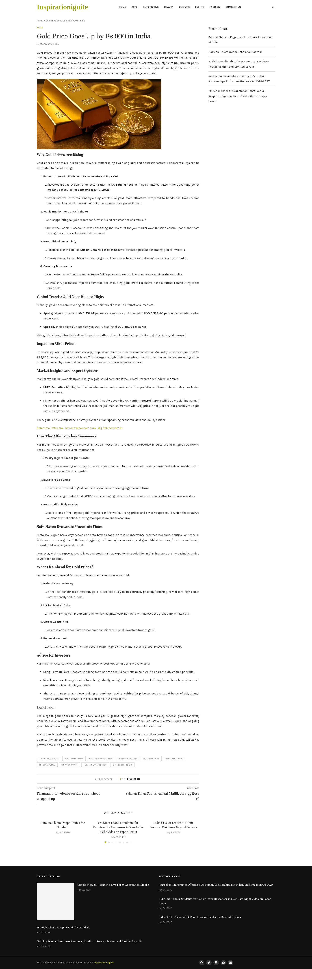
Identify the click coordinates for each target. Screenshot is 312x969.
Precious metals (47, 765)
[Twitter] (209, 962)
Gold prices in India (127, 758)
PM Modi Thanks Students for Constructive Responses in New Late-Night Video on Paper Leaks (118, 827)
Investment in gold (174, 758)
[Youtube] (223, 962)
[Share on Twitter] (131, 779)
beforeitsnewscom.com (80, 428)
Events (199, 6)
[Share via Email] (138, 779)
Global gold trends (49, 758)
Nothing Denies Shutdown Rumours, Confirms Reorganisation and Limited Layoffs (89, 941)
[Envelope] (230, 962)
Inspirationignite (104, 962)
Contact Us (233, 6)
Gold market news (74, 758)
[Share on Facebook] (127, 779)
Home (122, 6)
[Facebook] (201, 962)
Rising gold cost (69, 765)
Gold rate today (151, 758)
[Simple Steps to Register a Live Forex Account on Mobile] (55, 901)
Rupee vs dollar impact (95, 765)
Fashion (215, 6)
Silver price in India (122, 765)
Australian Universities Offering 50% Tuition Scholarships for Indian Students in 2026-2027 (216, 885)
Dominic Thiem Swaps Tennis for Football (235, 52)
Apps (134, 6)
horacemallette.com (50, 428)
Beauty (169, 6)
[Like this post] (123, 779)
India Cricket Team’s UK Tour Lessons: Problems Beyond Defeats (200, 917)
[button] (42, 832)
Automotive (151, 6)
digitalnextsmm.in (110, 428)
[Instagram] (216, 962)
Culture (184, 6)
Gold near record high (100, 758)
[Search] (273, 7)
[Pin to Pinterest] (135, 779)
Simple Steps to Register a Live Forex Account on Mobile (113, 885)
